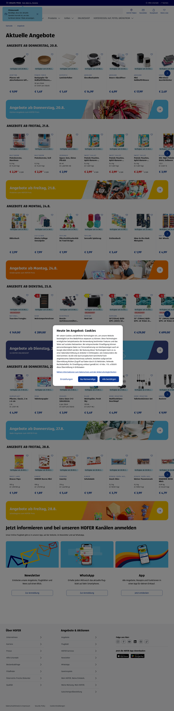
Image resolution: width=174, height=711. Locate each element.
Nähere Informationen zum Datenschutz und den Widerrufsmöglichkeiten (86, 372)
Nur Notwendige (87, 379)
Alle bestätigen (109, 379)
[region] (88, 355)
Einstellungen (66, 379)
